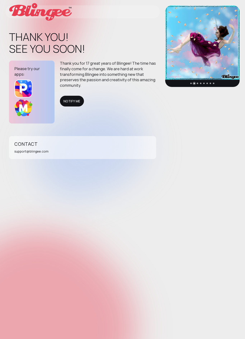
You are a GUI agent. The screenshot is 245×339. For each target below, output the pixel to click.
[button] (191, 83)
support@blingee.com (31, 151)
